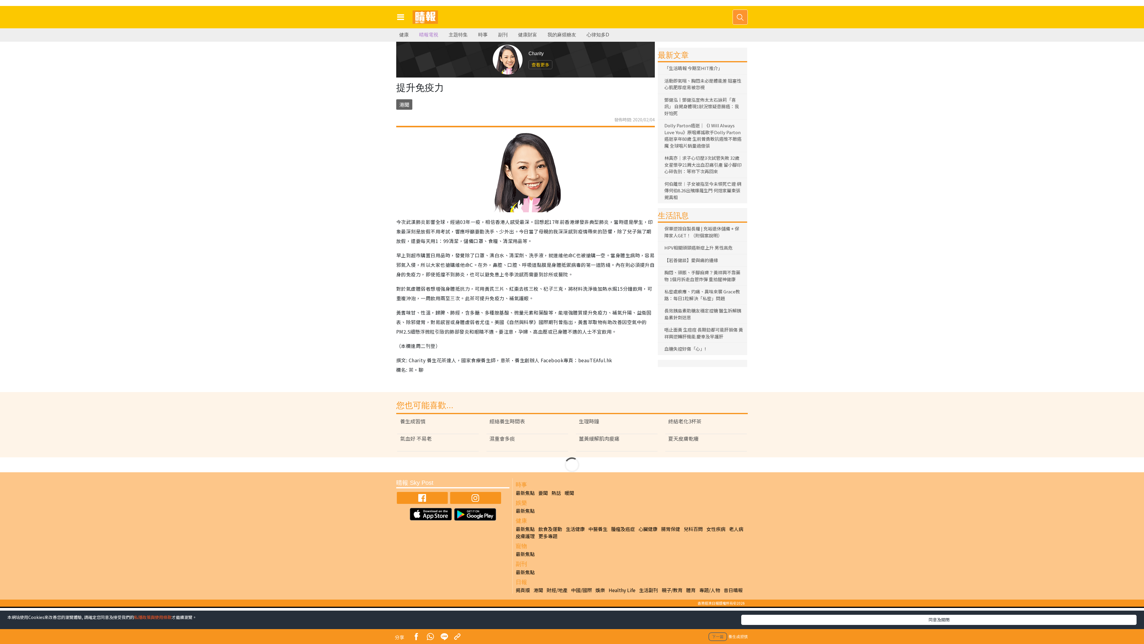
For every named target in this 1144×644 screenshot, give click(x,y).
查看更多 (540, 64)
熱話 (556, 492)
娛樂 (600, 590)
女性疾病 (715, 528)
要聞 (543, 492)
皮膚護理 (525, 536)
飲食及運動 (550, 528)
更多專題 (547, 536)
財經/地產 (557, 590)
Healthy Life (622, 590)
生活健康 (575, 528)
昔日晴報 (733, 590)
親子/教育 (672, 590)
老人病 (736, 528)
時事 (483, 34)
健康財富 (527, 34)
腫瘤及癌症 (623, 528)
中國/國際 (581, 590)
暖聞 (569, 492)
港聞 (404, 104)
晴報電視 (428, 34)
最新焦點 (525, 492)
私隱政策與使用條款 (153, 617)
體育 (691, 590)
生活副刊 (648, 590)
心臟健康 (648, 528)
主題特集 (458, 34)
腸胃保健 (670, 528)
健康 (404, 34)
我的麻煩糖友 (562, 34)
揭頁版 (523, 590)
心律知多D (598, 34)
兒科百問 (693, 528)
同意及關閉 (939, 620)
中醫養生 (597, 528)
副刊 (503, 34)
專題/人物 (709, 590)
